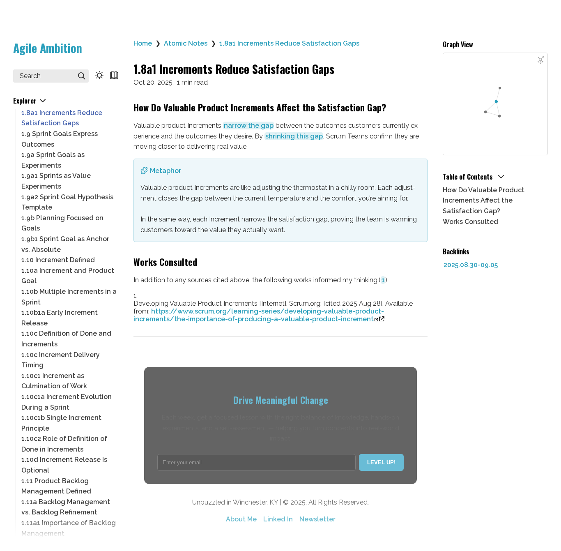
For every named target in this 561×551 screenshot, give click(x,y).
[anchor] (393, 108)
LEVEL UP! (381, 462)
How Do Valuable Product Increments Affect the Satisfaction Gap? (483, 200)
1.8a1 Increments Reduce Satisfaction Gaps (289, 43)
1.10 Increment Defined (58, 260)
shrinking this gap (294, 136)
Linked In (278, 519)
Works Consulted (470, 222)
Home (142, 43)
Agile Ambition (47, 47)
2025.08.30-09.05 (471, 265)
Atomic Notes (185, 43)
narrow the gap (249, 125)
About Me (241, 519)
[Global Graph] (540, 60)
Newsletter (317, 519)
